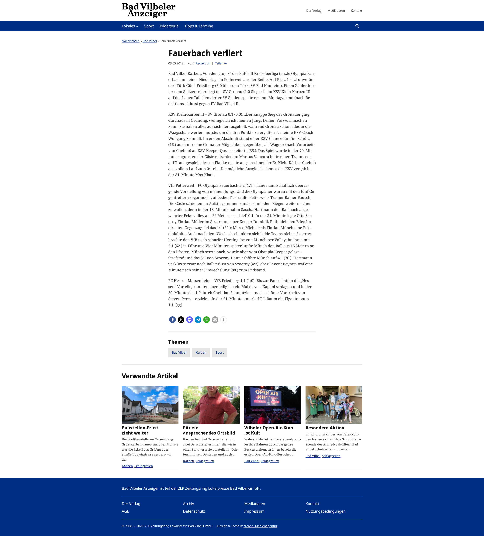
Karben (201, 352)
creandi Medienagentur (260, 526)
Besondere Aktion (325, 427)
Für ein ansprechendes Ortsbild (209, 430)
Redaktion (203, 63)
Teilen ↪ (221, 63)
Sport (220, 352)
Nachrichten (131, 41)
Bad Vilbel (150, 41)
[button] (172, 319)
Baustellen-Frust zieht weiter (140, 430)
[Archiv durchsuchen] (357, 26)
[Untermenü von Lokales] (137, 26)
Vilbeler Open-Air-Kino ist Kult (268, 430)
